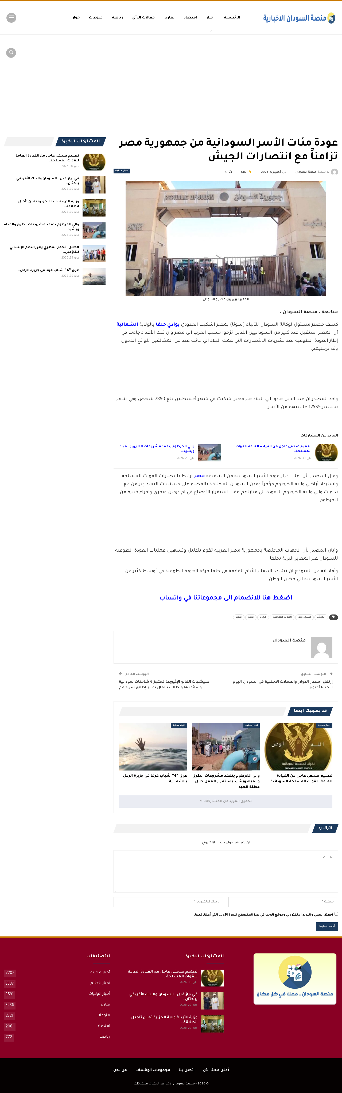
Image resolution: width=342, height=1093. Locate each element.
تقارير (169, 18)
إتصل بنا (187, 1070)
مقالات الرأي (143, 18)
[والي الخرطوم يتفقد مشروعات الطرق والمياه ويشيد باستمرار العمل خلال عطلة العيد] (209, 452)
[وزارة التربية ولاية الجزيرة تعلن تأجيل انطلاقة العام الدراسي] (94, 208)
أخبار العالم (100, 983)
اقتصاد (190, 18)
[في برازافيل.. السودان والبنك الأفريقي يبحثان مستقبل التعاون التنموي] (94, 184)
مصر (251, 617)
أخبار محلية (122, 171)
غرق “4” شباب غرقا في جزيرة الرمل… (48, 270)
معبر (239, 617)
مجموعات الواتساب (152, 1070)
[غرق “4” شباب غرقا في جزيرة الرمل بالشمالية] (153, 747)
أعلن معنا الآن (216, 1070)
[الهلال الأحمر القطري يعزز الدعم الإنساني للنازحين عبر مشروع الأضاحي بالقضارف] (94, 253)
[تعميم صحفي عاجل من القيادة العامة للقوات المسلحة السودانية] (326, 452)
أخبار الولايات (99, 994)
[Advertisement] (296, 75)
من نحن (120, 1070)
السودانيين (304, 617)
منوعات (96, 18)
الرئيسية (232, 18)
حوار (76, 18)
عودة (263, 617)
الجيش (321, 617)
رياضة (117, 18)
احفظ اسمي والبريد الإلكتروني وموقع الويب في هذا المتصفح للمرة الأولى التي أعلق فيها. (263, 915)
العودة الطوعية (282, 617)
